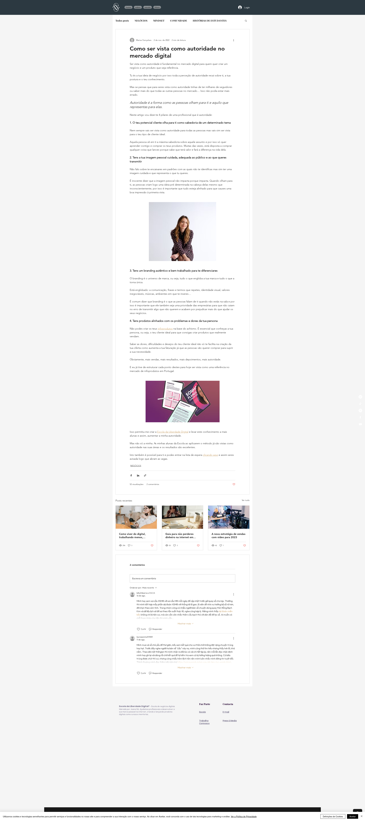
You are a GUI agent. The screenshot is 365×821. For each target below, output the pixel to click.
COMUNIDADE (178, 20)
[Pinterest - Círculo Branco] (360, 410)
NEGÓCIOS (141, 20)
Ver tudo (246, 500)
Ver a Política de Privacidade (244, 816)
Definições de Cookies (333, 816)
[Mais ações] (233, 40)
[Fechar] (361, 816)
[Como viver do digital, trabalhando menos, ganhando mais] (136, 517)
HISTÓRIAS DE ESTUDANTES (210, 20)
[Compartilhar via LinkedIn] (138, 475)
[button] (148, 7)
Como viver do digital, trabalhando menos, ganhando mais (132, 535)
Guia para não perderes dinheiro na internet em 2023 (179, 535)
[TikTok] (360, 403)
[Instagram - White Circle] (360, 397)
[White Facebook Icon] (360, 417)
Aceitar (352, 816)
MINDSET (158, 20)
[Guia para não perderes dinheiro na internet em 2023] (182, 517)
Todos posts (122, 20)
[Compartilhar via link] (145, 475)
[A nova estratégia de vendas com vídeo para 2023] (228, 517)
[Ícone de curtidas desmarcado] (138, 629)
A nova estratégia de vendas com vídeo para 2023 (228, 535)
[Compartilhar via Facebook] (131, 475)
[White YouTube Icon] (360, 424)
